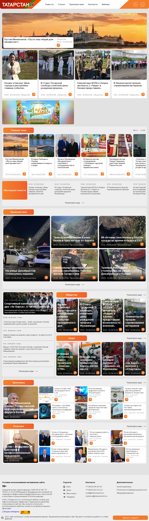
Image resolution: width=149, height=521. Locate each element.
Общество (71, 295)
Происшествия (76, 4)
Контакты (92, 4)
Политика (18, 426)
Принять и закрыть (130, 518)
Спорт (71, 338)
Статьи (61, 4)
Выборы (106, 4)
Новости (49, 4)
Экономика (19, 382)
